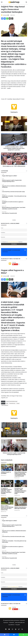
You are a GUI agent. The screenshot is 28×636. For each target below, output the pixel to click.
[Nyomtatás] (12, 18)
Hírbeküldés (11, 622)
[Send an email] (8, 15)
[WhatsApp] (7, 18)
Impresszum (5, 622)
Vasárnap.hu (5, 15)
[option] (14, 123)
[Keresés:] (26, 2)
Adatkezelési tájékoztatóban (13, 241)
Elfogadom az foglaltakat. (12, 241)
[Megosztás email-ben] (10, 18)
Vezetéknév (3, 232)
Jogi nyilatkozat (11, 624)
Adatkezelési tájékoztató (20, 622)
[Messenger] (5, 18)
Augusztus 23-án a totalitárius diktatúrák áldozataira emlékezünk (14, 127)
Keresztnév (3, 237)
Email (2, 227)
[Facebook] (2, 18)
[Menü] (1, 2)
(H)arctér (7, 122)
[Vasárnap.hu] (14, 2)
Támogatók (17, 624)
